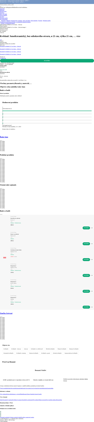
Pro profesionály (29, 400)
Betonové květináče (74, 349)
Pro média (35, 400)
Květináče (28, 22)
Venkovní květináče (33, 353)
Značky (12, 400)
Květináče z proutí (45, 353)
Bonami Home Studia (28, 394)
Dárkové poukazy (18, 400)
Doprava (8, 394)
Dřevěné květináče (50, 349)
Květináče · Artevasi (16, 349)
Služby (1, 400)
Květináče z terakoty (21, 353)
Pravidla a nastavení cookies (27, 417)
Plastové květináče (62, 349)
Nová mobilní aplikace (51, 400)
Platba (21, 394)
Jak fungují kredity (37, 394)
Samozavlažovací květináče (71, 353)
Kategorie (5, 22)
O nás (9, 400)
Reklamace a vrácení (15, 394)
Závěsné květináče (57, 353)
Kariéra (24, 400)
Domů (1, 22)
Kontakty (5, 400)
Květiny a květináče (16, 22)
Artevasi (26, 349)
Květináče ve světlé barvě (37, 349)
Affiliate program (42, 400)
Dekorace (9, 22)
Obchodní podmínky (5, 417)
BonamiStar (59, 400)
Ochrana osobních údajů (15, 417)
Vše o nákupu (3, 394)
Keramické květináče (8, 353)
